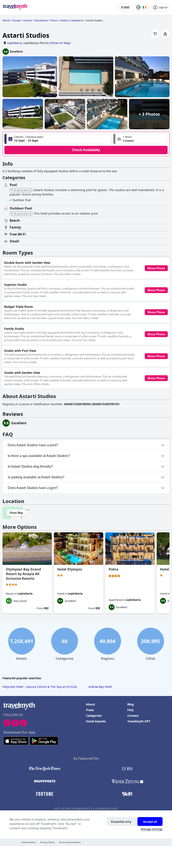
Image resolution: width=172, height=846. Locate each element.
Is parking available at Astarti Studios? (36, 477)
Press (90, 710)
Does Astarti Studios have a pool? (33, 445)
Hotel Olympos (69, 569)
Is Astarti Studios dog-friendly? (30, 466)
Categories (94, 716)
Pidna (113, 569)
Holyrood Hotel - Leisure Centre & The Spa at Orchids (40, 687)
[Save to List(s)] (155, 34)
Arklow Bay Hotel (100, 687)
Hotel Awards (96, 721)
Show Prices (156, 268)
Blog (130, 704)
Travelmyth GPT (138, 721)
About (90, 704)
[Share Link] (165, 34)
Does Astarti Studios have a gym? (33, 488)
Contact (133, 716)
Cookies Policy (28, 842)
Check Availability (86, 150)
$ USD (125, 7)
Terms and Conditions (70, 842)
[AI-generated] (30, 190)
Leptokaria (14, 43)
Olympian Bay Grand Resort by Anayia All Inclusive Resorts (23, 574)
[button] (140, 139)
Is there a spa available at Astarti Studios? (39, 456)
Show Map (16, 512)
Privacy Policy (47, 842)
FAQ (130, 710)
